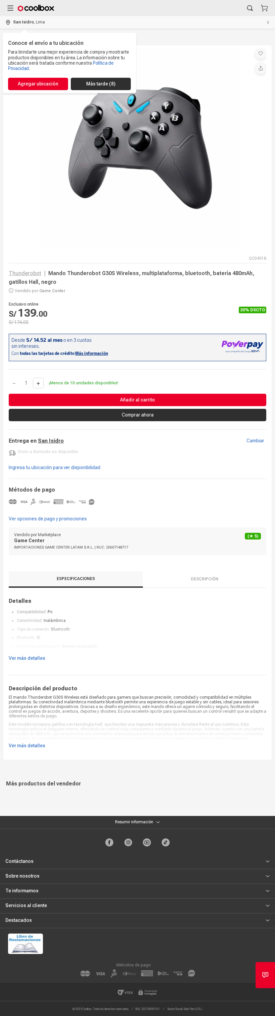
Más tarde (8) (100, 83)
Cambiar (255, 440)
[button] (250, 8)
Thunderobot (25, 273)
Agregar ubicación (38, 83)
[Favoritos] (260, 53)
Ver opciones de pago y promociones (48, 518)
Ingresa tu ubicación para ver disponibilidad (54, 467)
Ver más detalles (27, 658)
